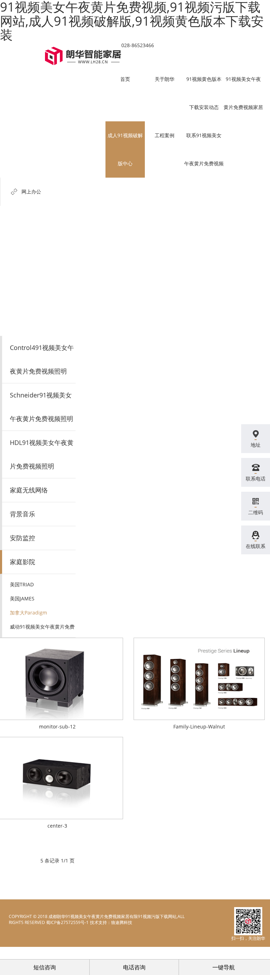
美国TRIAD (22, 584)
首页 (125, 79)
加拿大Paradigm (28, 612)
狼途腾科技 (121, 922)
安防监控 (22, 538)
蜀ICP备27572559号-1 (67, 922)
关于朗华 (164, 79)
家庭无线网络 (29, 490)
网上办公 (31, 191)
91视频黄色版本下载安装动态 (203, 93)
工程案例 (164, 135)
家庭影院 (22, 561)
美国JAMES (22, 598)
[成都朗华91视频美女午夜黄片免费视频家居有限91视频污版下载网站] (83, 56)
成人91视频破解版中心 (125, 149)
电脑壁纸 (98, 922)
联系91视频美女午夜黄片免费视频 (204, 149)
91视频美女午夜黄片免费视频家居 (243, 93)
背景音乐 (22, 514)
